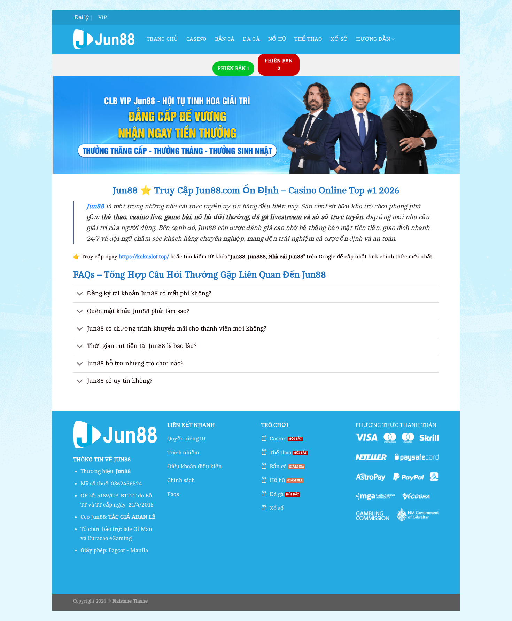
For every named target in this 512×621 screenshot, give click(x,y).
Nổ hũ (277, 39)
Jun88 (95, 206)
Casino (196, 39)
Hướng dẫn (373, 39)
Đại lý (82, 18)
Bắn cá (225, 39)
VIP (102, 18)
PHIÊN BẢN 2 (279, 64)
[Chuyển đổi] (80, 294)
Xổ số (339, 39)
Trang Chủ (162, 39)
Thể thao (308, 39)
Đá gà (251, 39)
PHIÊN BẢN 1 (233, 68)
